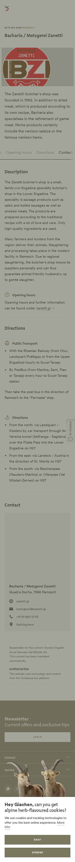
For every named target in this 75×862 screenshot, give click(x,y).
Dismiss (37, 852)
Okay (37, 839)
